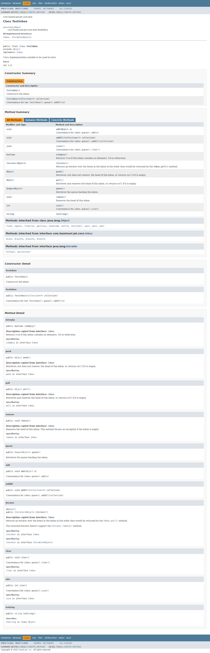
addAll (59, 137)
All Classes (66, 9)
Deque (9, 188)
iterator (61, 163)
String (10, 214)
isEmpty (60, 154)
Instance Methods (36, 120)
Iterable (17, 37)
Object (26, 37)
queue (59, 188)
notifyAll (76, 226)
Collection (25, 99)
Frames (37, 9)
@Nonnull (11, 509)
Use (34, 3)
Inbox (6, 37)
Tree (40, 3)
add (58, 129)
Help (68, 3)
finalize (29, 226)
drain (9, 239)
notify (65, 226)
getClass (42, 226)
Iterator (11, 163)
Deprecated (51, 3)
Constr (31, 12)
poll (58, 180)
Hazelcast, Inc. (25, 650)
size (58, 205)
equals (18, 226)
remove (59, 197)
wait (87, 226)
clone (9, 226)
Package (17, 3)
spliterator (24, 252)
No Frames (48, 9)
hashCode (54, 226)
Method (41, 12)
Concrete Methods (62, 120)
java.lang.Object (12, 27)
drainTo (19, 239)
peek (58, 171)
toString (61, 214)
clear (59, 146)
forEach (10, 252)
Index (61, 3)
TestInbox (12, 90)
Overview (6, 3)
